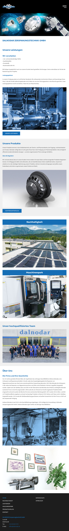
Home (4, 498)
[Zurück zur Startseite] (9, 6)
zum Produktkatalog (12, 211)
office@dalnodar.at (14, 526)
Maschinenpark (34, 272)
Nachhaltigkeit (34, 222)
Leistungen (6, 503)
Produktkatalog (8, 509)
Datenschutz (40, 498)
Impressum (39, 501)
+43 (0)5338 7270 (13, 524)
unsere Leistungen (11, 133)
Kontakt (5, 512)
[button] (63, 6)
